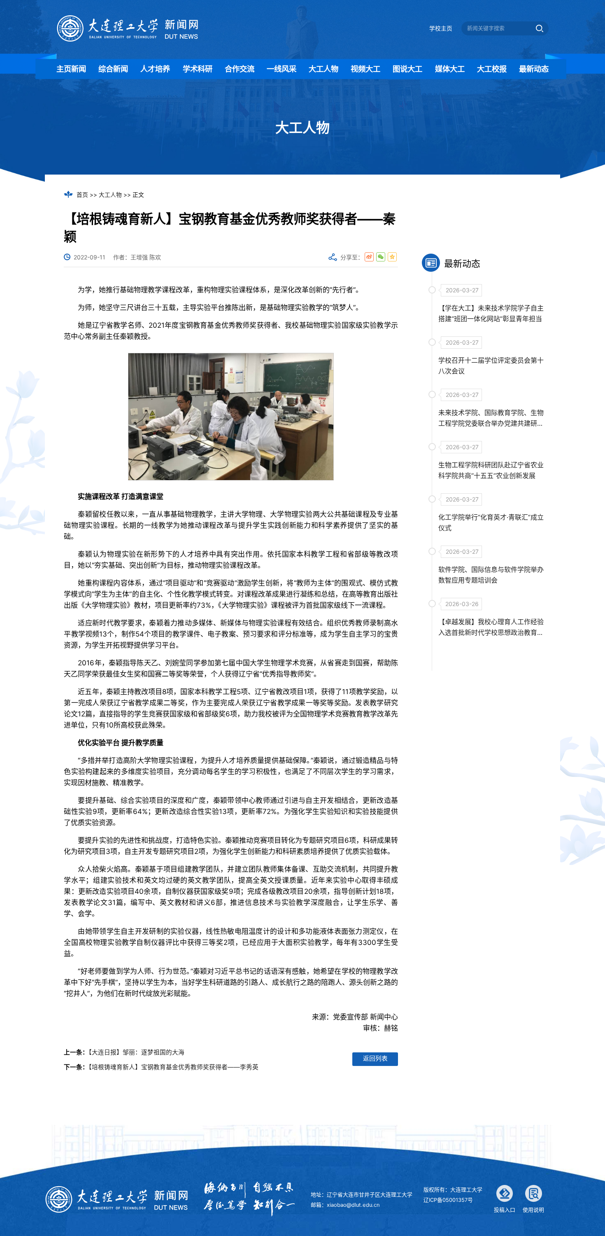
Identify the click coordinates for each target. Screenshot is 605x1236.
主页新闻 (71, 68)
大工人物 (323, 68)
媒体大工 (450, 68)
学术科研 (197, 68)
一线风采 (281, 68)
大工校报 (492, 68)
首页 (82, 194)
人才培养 (155, 68)
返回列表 (375, 1058)
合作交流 (239, 68)
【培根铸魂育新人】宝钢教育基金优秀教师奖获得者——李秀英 (173, 1067)
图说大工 (407, 68)
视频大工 (365, 68)
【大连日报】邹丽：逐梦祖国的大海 (136, 1052)
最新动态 (534, 68)
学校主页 (440, 28)
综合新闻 (113, 68)
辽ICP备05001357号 (448, 1200)
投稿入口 (504, 1210)
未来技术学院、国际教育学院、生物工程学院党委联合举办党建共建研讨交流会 (491, 423)
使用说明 (533, 1210)
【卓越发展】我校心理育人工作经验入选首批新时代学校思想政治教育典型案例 (491, 632)
